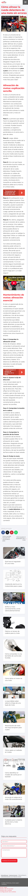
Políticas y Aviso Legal (12, 883)
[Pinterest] (12, 532)
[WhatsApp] (16, 532)
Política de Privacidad (6, 889)
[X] (7, 532)
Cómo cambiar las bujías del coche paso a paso (6, 538)
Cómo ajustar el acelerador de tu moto (21, 538)
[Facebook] (3, 532)
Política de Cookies (6, 890)
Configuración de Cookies (8, 891)
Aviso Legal (3, 887)
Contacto (4, 884)
